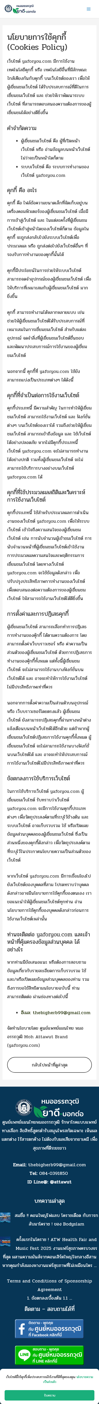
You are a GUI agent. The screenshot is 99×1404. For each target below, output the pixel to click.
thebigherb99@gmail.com (57, 1164)
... (95, 1265)
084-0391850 (54, 1173)
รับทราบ (49, 1395)
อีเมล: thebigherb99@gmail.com (55, 1012)
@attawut (61, 1181)
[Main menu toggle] (88, 9)
